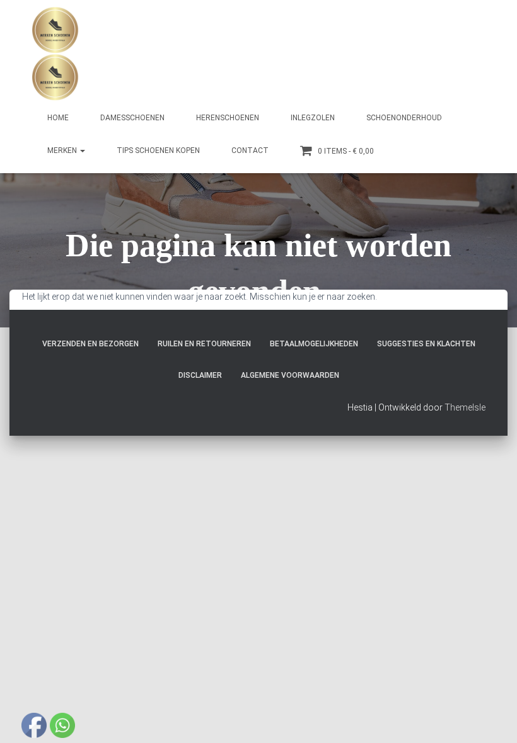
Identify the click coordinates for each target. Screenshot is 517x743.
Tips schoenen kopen (158, 150)
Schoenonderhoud (404, 117)
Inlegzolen (313, 117)
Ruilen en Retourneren (204, 343)
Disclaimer (200, 375)
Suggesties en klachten (426, 343)
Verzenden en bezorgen (90, 343)
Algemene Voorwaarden (290, 375)
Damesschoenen (132, 117)
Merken (63, 150)
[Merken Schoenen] (55, 53)
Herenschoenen (227, 117)
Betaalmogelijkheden (314, 343)
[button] (82, 150)
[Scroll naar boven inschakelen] (492, 718)
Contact (250, 150)
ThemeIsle (464, 407)
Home (58, 117)
